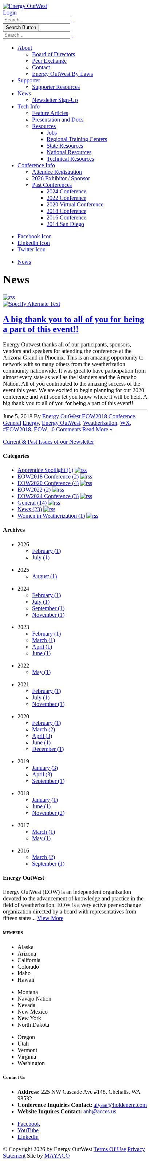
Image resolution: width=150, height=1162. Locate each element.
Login (10, 12)
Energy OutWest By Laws (62, 74)
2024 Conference (66, 191)
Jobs (52, 133)
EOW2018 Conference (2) (48, 476)
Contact (41, 67)
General (12, 423)
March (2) (43, 729)
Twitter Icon (31, 249)
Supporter (28, 80)
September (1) (48, 608)
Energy (31, 423)
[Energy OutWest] (25, 6)
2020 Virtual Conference (75, 204)
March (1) (43, 640)
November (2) (48, 813)
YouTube (28, 1130)
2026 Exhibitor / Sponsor (61, 178)
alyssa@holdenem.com (120, 1105)
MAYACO (57, 1156)
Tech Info (28, 106)
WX (125, 423)
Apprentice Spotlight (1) (45, 470)
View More (50, 918)
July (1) (41, 557)
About (24, 48)
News (24, 93)
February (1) (46, 551)
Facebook (28, 1124)
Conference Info (36, 165)
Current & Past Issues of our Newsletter (48, 442)
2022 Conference (66, 198)
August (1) (44, 576)
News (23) (29, 509)
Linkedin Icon (33, 243)
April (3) (42, 736)
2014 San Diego (65, 224)
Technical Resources (70, 159)
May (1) (41, 672)
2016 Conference (66, 217)
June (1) (41, 653)
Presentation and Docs (57, 119)
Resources (44, 126)
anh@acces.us (99, 1111)
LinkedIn (28, 1137)
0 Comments (66, 429)
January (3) (45, 768)
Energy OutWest (62, 416)
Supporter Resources (56, 87)
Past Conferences (52, 185)
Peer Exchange (49, 61)
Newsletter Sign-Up (55, 100)
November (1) (48, 615)
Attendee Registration (57, 172)
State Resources (65, 146)
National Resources (69, 152)
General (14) (32, 503)
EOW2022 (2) (34, 489)
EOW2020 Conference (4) (48, 483)
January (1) (45, 800)
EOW (40, 429)
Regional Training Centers (77, 139)
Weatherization (100, 423)
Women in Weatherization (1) (51, 516)
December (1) (48, 749)
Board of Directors (53, 54)
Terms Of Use (110, 1149)
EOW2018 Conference (108, 416)
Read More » (97, 429)
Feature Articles (50, 113)
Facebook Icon (34, 236)
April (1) (42, 647)
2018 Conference (66, 211)
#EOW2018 (17, 429)
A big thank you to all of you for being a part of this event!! (73, 324)
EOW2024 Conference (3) (48, 496)
